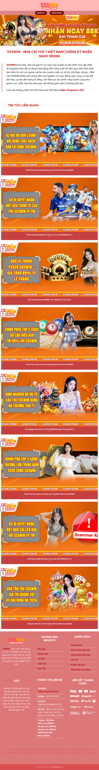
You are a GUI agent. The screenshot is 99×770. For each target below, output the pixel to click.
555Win (6, 649)
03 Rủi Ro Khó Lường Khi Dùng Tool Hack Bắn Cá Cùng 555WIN (49, 170)
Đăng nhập (43, 654)
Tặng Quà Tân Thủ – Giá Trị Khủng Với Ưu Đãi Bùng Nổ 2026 (49, 624)
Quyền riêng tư (78, 664)
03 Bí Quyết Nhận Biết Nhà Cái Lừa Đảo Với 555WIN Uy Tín (49, 559)
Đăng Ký (42, 649)
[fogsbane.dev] (49, 5)
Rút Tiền (42, 668)
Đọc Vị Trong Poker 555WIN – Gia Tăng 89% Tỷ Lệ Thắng (49, 300)
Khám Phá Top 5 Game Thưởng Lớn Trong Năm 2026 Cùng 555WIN (49, 494)
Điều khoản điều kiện (81, 655)
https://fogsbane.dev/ (72, 90)
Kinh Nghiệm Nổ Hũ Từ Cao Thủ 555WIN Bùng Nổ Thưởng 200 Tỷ (49, 429)
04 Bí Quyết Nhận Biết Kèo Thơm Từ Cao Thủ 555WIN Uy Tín (49, 235)
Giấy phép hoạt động (80, 669)
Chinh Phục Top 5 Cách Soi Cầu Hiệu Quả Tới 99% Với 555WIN (49, 364)
